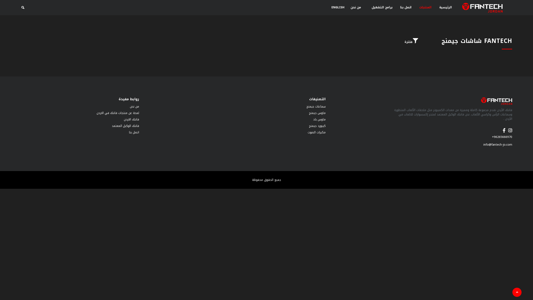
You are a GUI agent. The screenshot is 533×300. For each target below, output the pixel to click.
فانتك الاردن (131, 119)
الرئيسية (445, 7)
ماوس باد (319, 119)
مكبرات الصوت (317, 132)
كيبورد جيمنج (317, 126)
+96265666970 (502, 137)
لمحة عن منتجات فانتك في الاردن (118, 113)
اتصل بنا (406, 7)
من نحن (356, 7)
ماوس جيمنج (317, 113)
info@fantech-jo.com (497, 145)
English (337, 7)
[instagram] (510, 128)
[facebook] (504, 128)
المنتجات (425, 7)
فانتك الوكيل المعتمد (125, 126)
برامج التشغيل (382, 7)
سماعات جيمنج (316, 106)
